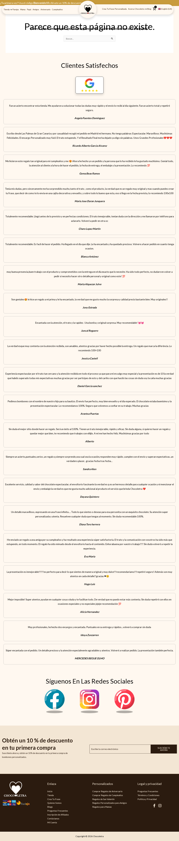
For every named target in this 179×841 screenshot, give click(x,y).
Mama (22, 9)
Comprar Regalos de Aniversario (107, 791)
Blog (149, 9)
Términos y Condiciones (148, 795)
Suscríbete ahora (164, 749)
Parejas (15, 9)
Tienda (6, 9)
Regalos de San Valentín (103, 799)
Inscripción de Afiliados (58, 814)
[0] (154, 10)
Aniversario (45, 9)
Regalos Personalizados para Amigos (109, 803)
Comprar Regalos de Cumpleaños (107, 795)
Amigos (36, 9)
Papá (29, 9)
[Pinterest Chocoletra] (124, 712)
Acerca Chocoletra (136, 9)
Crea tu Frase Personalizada (114, 9)
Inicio (49, 791)
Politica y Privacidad (147, 799)
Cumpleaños (57, 9)
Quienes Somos (54, 803)
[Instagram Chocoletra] (89, 712)
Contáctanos (53, 818)
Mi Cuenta (52, 822)
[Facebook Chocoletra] (55, 712)
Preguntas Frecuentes (57, 810)
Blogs (50, 807)
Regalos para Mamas (102, 807)
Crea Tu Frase (53, 799)
